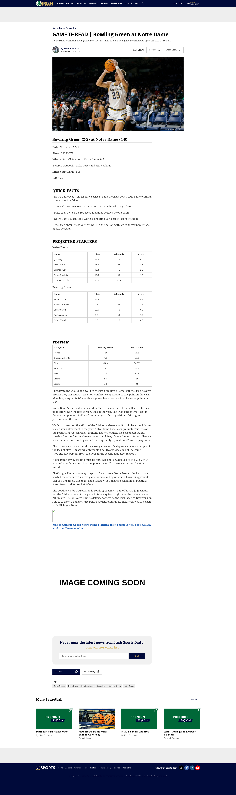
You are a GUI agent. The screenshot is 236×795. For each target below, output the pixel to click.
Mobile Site (127, 768)
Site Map (116, 768)
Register (182, 3)
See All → (195, 699)
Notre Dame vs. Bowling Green (81, 686)
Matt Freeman (45, 735)
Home (60, 768)
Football (70, 3)
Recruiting (81, 3)
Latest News (116, 3)
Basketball (94, 3)
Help (86, 768)
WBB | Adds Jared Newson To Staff (180, 733)
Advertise (78, 768)
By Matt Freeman (70, 48)
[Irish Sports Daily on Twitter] (181, 767)
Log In (175, 3)
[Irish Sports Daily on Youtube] (197, 767)
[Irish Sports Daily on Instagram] (192, 767)
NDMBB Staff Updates (135, 731)
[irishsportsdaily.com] (47, 3)
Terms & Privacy (105, 768)
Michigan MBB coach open (52, 731)
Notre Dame (129, 686)
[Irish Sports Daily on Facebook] (186, 767)
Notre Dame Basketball (64, 28)
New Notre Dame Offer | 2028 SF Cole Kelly (94, 733)
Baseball (105, 3)
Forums (60, 3)
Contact (93, 768)
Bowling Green (115, 686)
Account (68, 768)
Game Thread (59, 686)
